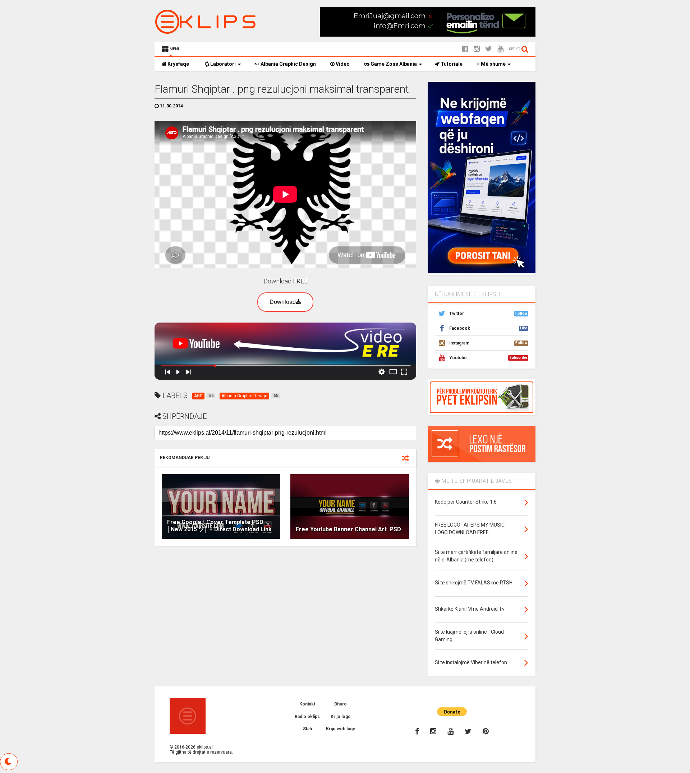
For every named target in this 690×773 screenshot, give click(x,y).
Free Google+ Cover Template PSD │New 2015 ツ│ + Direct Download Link (219, 526)
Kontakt (307, 704)
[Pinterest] (486, 731)
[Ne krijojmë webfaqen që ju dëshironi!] (481, 271)
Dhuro (340, 704)
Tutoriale (451, 64)
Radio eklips (307, 716)
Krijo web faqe (340, 728)
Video (342, 64)
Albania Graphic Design (287, 64)
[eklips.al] (207, 31)
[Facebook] (465, 49)
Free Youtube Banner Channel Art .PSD (348, 529)
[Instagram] (477, 49)
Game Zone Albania (393, 64)
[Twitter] (488, 49)
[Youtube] (500, 49)
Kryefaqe (177, 64)
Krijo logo (341, 716)
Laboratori (222, 64)
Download (283, 302)
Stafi (307, 728)
